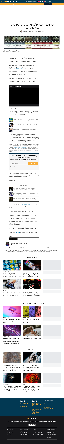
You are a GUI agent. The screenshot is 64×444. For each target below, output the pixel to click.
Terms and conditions (51, 429)
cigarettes (15, 238)
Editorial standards (25, 434)
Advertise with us (37, 432)
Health (17, 4)
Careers (9, 434)
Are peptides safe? (40, 6)
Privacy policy (10, 432)
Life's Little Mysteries (24, 403)
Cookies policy (23, 432)
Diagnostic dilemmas (24, 406)
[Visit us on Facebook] (35, 1)
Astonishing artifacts (24, 407)
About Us (35, 429)
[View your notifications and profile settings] (59, 1)
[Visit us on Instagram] (39, 1)
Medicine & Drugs (33, 23)
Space (31, 4)
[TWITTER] (11, 245)
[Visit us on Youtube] (40, 1)
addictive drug (19, 68)
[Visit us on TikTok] (44, 1)
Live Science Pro (57, 6)
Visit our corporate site (51, 421)
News (43, 31)
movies (11, 238)
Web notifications (50, 432)
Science (21, 4)
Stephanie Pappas (27, 31)
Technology (36, 4)
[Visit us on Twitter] (37, 1)
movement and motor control (20, 147)
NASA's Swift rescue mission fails (28, 6)
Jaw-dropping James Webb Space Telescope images (36, 404)
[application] (24, 96)
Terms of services (22, 166)
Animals (6, 4)
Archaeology (11, 4)
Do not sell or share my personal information (51, 436)
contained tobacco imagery (25, 204)
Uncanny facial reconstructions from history (35, 412)
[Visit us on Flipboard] (42, 1)
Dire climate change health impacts (14, 6)
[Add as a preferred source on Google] (32, 425)
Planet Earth (26, 4)
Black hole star (49, 6)
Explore (41, 4)
